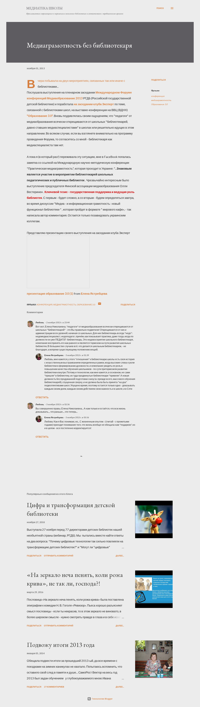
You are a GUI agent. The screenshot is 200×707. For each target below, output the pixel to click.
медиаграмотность (161, 100)
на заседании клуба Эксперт (94, 104)
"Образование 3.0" (40, 115)
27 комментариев (54, 686)
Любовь (40, 322)
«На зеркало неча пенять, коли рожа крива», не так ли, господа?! (75, 578)
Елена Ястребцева (94, 293)
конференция (157, 96)
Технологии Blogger (102, 698)
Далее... (120, 555)
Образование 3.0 (159, 104)
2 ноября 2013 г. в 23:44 (58, 322)
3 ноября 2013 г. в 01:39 (77, 355)
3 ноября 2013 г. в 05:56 (77, 417)
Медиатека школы (44, 8)
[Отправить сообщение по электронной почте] (99, 304)
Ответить (42, 397)
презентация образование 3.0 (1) (50, 293)
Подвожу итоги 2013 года (61, 644)
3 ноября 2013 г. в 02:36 (58, 404)
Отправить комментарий (58, 555)
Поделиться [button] (158, 80)
